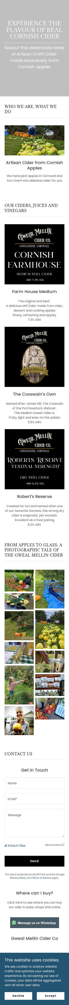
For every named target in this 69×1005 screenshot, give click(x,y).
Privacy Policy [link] (18, 877)
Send (34, 861)
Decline (18, 996)
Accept (50, 996)
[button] (6, 845)
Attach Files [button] (16, 845)
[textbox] (34, 783)
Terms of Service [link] (41, 877)
